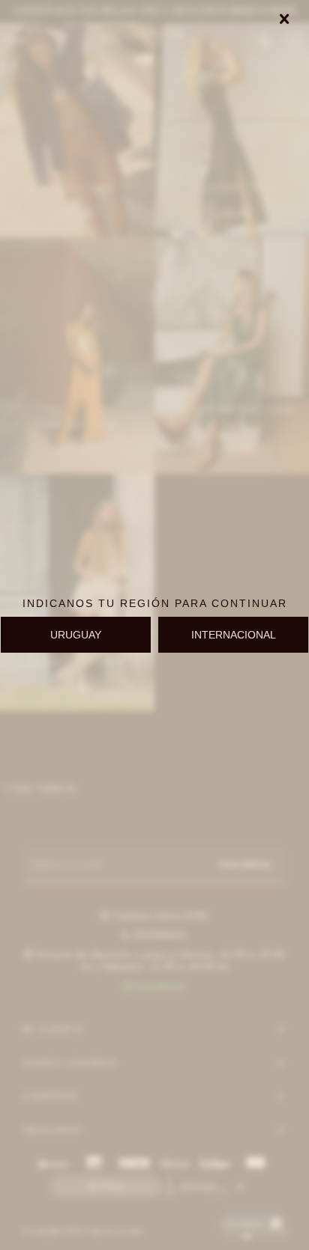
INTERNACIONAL (233, 635)
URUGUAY (75, 635)
